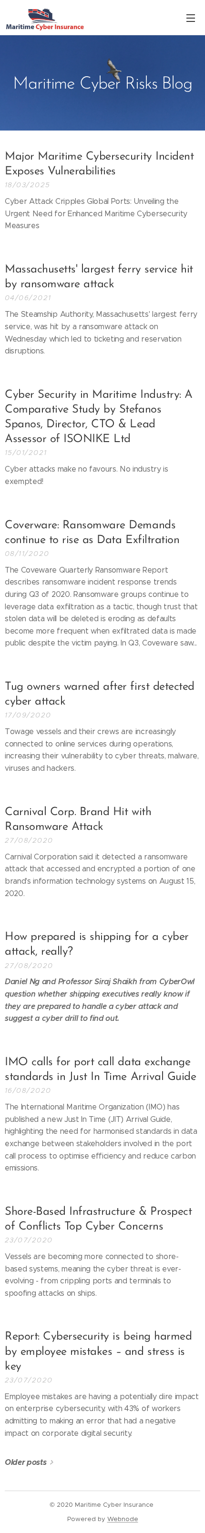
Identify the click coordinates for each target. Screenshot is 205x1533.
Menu (190, 17)
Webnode (122, 1519)
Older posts (25, 1462)
